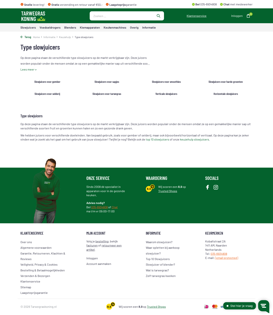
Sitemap (25, 287)
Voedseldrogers (50, 27)
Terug (27, 37)
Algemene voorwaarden (36, 247)
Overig (134, 27)
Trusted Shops (167, 191)
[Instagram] (216, 187)
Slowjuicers (28, 27)
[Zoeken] (158, 16)
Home (36, 37)
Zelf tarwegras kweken (161, 276)
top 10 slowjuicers (157, 139)
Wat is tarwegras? (157, 270)
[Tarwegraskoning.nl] (43, 15)
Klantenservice (197, 15)
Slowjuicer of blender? (160, 264)
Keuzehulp (65, 37)
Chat (115, 207)
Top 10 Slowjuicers (158, 259)
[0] (247, 16)
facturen (92, 245)
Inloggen (92, 258)
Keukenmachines (115, 27)
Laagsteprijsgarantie (34, 292)
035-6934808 (208, 4)
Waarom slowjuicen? (159, 242)
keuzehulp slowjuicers (194, 139)
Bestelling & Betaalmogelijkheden (42, 270)
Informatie (149, 27)
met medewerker (238, 4)
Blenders (70, 27)
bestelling (102, 241)
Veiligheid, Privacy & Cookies (39, 264)
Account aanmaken (98, 263)
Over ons (26, 242)
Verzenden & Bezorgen (35, 276)
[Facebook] (207, 187)
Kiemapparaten (90, 27)
